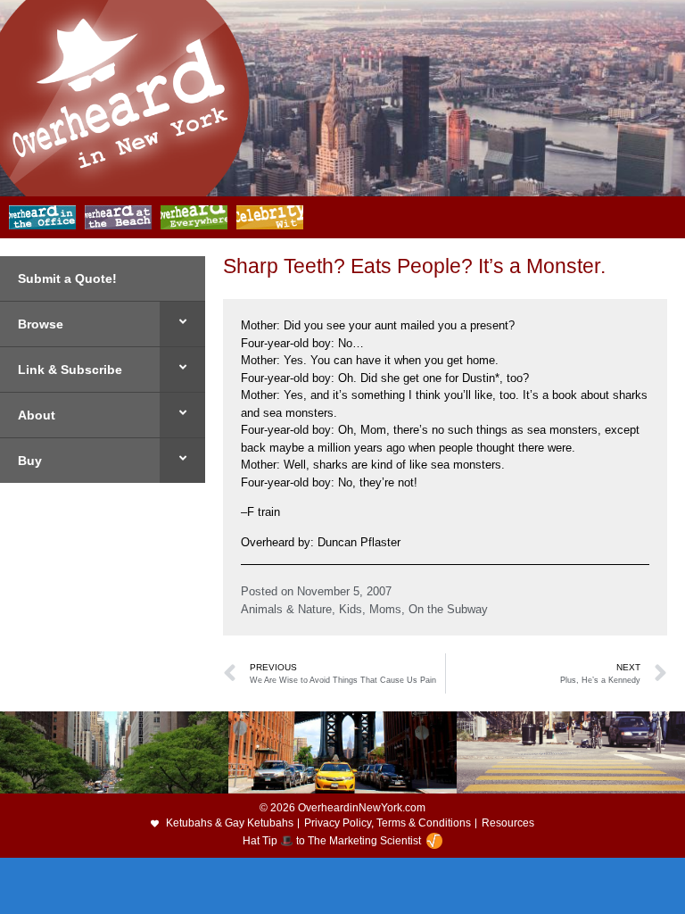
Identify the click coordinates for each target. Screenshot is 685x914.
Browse (40, 324)
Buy (30, 460)
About (36, 415)
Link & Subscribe (70, 369)
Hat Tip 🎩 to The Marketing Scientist (332, 841)
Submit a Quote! (67, 278)
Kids (350, 609)
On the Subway (448, 609)
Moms (385, 609)
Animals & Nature (286, 609)
